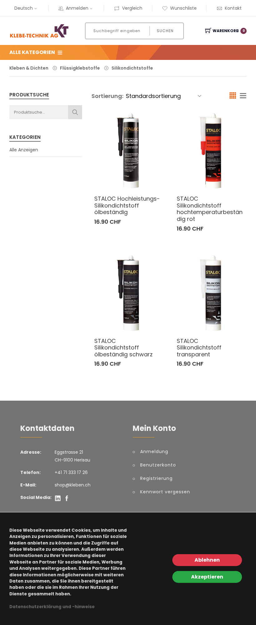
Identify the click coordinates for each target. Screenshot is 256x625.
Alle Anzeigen (23, 150)
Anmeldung (154, 451)
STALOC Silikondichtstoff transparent (199, 347)
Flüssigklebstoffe (80, 68)
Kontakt (233, 8)
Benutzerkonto (158, 465)
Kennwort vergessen (165, 492)
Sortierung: (107, 96)
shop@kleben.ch (73, 485)
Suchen (165, 30)
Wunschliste (183, 8)
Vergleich (132, 8)
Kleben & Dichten (28, 68)
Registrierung (156, 478)
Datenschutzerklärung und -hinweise (52, 607)
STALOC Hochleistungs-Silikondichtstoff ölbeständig (127, 205)
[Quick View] (161, 176)
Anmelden (77, 8)
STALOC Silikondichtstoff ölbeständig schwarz (123, 347)
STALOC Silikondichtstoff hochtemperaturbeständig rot (210, 209)
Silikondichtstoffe (132, 68)
